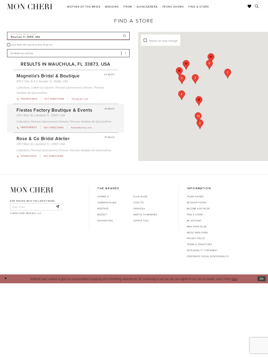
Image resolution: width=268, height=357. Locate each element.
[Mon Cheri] (31, 190)
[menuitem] (84, 6)
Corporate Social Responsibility (208, 256)
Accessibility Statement (202, 250)
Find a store (195, 214)
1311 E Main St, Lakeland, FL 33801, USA (40, 115)
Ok (262, 279)
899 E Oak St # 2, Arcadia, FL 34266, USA (42, 81)
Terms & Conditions (199, 244)
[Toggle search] (257, 6)
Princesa (139, 208)
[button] (195, 79)
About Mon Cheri (197, 232)
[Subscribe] (57, 207)
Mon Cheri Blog (197, 226)
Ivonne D (103, 196)
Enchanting (105, 220)
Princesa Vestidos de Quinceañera (90, 121)
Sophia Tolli (141, 220)
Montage (103, 208)
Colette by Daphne (42, 87)
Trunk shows (195, 196)
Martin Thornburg (145, 214)
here (234, 279)
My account (194, 220)
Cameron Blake (106, 202)
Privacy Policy (196, 238)
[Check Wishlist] (250, 6)
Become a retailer (198, 208)
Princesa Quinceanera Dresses (74, 87)
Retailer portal (197, 202)
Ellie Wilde (140, 196)
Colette (138, 202)
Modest (102, 214)
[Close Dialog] (5, 278)
